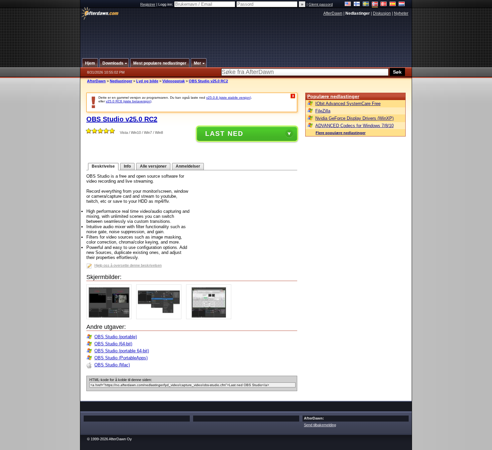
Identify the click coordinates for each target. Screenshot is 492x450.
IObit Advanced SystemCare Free (348, 103)
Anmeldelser (188, 166)
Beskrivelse (103, 166)
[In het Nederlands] (402, 4)
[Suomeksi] (357, 4)
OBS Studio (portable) (115, 336)
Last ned (224, 133)
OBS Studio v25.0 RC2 (208, 81)
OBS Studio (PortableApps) (121, 357)
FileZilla (322, 110)
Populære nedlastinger (333, 96)
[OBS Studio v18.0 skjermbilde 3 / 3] (210, 317)
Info (127, 166)
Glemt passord (321, 4)
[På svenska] (366, 4)
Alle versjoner (153, 166)
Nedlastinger (121, 81)
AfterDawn (332, 13)
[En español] (393, 4)
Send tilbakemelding (320, 425)
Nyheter (401, 13)
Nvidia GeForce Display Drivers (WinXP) (354, 118)
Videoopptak (173, 81)
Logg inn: (166, 4)
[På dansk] (384, 4)
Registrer (147, 4)
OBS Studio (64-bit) (113, 343)
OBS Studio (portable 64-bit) (121, 350)
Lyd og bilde (147, 81)
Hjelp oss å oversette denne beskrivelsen (128, 265)
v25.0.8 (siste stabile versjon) (228, 97)
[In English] (348, 4)
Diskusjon (382, 13)
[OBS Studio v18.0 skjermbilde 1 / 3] (110, 317)
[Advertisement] (246, 34)
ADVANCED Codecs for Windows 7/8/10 (354, 125)
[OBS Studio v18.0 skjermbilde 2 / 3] (160, 317)
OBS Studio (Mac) (112, 364)
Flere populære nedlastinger (340, 133)
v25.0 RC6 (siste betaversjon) (128, 101)
